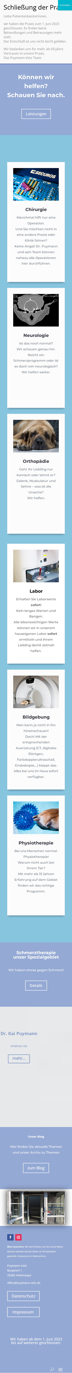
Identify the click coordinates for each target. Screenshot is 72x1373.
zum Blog (36, 1168)
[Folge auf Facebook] (10, 1237)
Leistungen (36, 113)
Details (36, 985)
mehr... (18, 1058)
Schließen (65, 5)
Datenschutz (23, 1296)
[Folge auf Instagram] (18, 1237)
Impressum (23, 1312)
